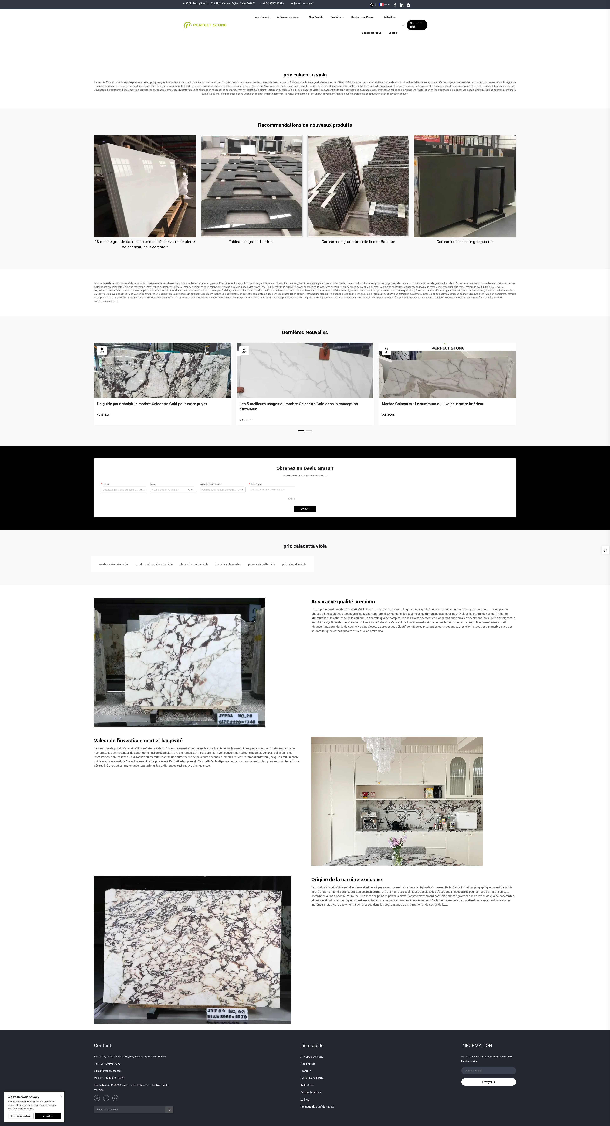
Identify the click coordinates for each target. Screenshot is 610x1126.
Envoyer (305, 508)
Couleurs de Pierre (362, 17)
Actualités (390, 17)
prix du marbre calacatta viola (154, 564)
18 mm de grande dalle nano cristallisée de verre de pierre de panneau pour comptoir (145, 244)
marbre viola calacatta (113, 564)
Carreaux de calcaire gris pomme (465, 241)
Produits (335, 17)
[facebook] (395, 5)
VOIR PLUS (103, 414)
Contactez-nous (371, 32)
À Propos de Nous (288, 17)
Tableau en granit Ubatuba (252, 241)
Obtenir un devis (415, 25)
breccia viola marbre (228, 564)
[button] (301, 430)
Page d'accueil (261, 17)
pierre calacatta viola (261, 564)
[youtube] (408, 5)
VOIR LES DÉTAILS (145, 186)
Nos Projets (316, 17)
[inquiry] (605, 550)
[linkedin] (402, 5)
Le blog (392, 32)
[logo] (205, 25)
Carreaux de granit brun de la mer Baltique (358, 241)
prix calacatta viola (294, 564)
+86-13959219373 (273, 3)
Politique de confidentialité (317, 1106)
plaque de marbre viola (194, 564)
